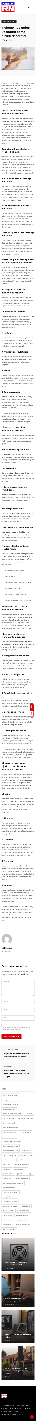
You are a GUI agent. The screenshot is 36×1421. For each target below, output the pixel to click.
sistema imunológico (23, 1224)
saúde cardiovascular (10, 1206)
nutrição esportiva (20, 1169)
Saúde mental (7, 1215)
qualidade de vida (22, 1178)
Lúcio (8, 1376)
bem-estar (29, 1114)
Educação (13, 1408)
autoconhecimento (9, 1109)
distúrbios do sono (9, 1137)
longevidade (7, 1164)
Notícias (16, 1411)
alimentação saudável (10, 1095)
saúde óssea (7, 1224)
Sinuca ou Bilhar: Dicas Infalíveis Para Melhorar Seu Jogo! (17, 1073)
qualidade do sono (9, 1187)
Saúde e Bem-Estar (9, 21)
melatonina (6, 1169)
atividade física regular (10, 1104)
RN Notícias (7, 948)
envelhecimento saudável (11, 1146)
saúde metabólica (22, 1215)
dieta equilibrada (25, 1132)
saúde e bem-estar (23, 1211)
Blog (27, 1405)
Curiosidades (20, 1405)
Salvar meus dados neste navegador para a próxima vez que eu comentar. (16, 1028)
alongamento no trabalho (11, 1100)
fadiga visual (26, 1151)
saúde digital (26, 1206)
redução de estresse (10, 1197)
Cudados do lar (7, 1411)
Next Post (8, 1066)
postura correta (8, 1174)
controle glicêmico (9, 1132)
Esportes (5, 1408)
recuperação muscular (10, 1192)
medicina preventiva (22, 1164)
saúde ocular (7, 1220)
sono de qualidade (9, 1229)
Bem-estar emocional (25, 1118)
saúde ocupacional (22, 1220)
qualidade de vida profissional (13, 1183)
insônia (21, 1160)
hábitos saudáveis (9, 1160)
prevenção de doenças (24, 1174)
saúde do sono (8, 1211)
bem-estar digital (8, 1118)
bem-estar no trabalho (10, 1127)
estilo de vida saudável (10, 1151)
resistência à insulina (10, 1201)
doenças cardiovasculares (12, 1141)
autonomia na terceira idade (12, 1114)
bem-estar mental (9, 1123)
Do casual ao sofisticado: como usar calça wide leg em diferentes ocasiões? (16, 1370)
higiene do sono (26, 1155)
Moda (20, 1408)
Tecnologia (27, 1408)
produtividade (7, 1178)
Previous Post (13, 1049)
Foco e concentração (10, 1155)
